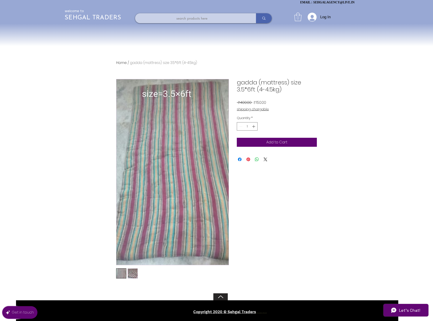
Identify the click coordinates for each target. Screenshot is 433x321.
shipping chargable (253, 109)
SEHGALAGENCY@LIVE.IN (334, 2)
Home (121, 62)
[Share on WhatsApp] (257, 159)
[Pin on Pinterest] (248, 159)
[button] (298, 17)
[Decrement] (240, 126)
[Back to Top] (220, 296)
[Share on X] (265, 159)
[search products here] (264, 18)
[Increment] (254, 126)
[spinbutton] (247, 126)
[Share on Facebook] (239, 159)
